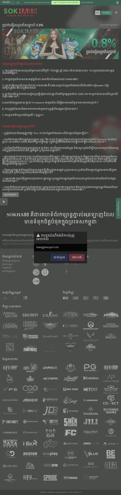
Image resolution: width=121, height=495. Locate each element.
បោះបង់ (77, 257)
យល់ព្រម (59, 257)
